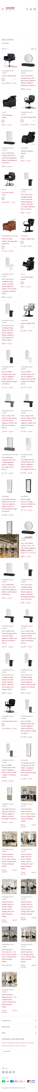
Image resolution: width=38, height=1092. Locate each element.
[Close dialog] (37, 535)
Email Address (22, 548)
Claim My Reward (28, 553)
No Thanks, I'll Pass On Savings (28, 555)
